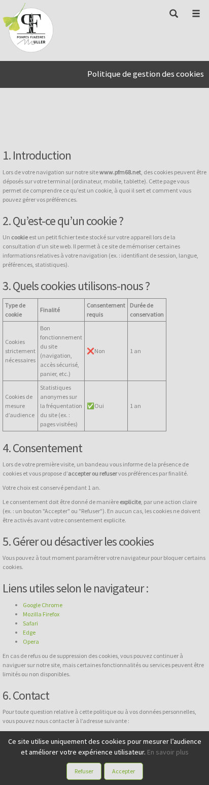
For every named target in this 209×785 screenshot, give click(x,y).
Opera (31, 641)
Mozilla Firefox (41, 614)
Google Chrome (42, 605)
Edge (29, 632)
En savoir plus (168, 752)
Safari (30, 623)
